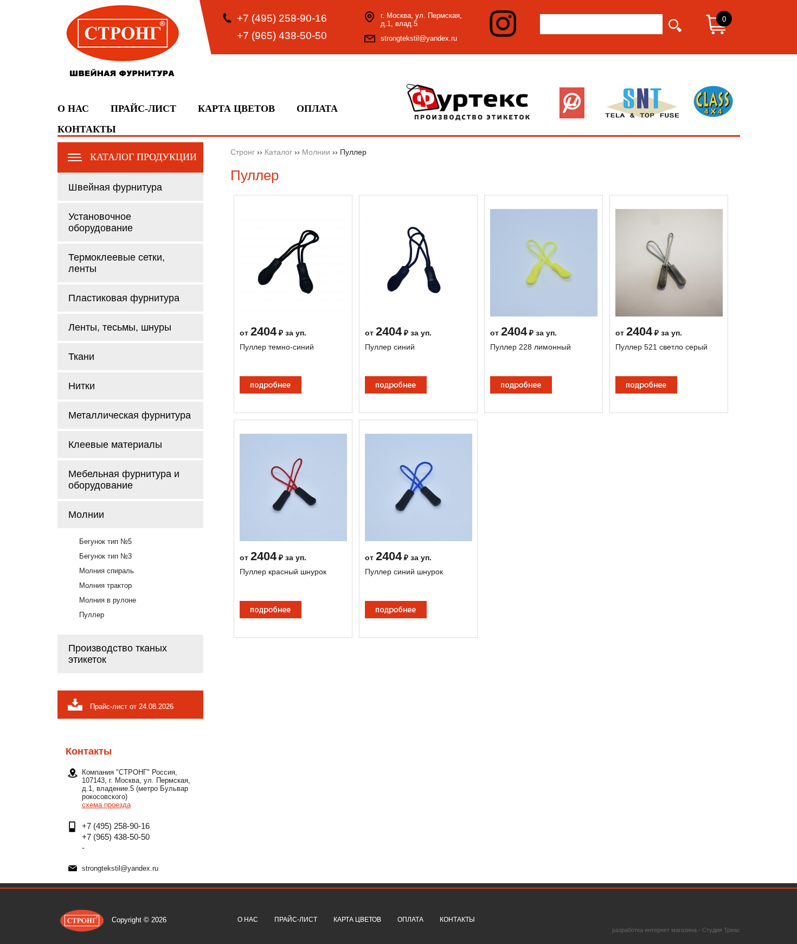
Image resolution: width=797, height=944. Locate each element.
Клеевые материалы (115, 444)
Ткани (81, 356)
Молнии (86, 514)
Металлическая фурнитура (129, 415)
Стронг (242, 152)
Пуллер (91, 615)
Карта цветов (236, 108)
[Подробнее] (293, 313)
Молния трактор (105, 585)
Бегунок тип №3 (105, 556)
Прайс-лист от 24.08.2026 (131, 706)
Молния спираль (106, 571)
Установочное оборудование (100, 222)
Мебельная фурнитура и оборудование (123, 479)
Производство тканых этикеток (117, 654)
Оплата (317, 108)
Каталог (278, 152)
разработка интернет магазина (654, 930)
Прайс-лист (143, 108)
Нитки (81, 386)
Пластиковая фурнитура (123, 298)
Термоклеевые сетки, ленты (116, 263)
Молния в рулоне (107, 600)
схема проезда (106, 805)
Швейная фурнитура (115, 187)
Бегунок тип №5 (105, 541)
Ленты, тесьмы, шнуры (119, 327)
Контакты (86, 129)
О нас (73, 108)
